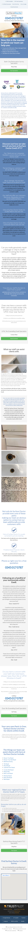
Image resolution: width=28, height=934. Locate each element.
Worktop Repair (8, 775)
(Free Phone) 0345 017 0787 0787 (14, 927)
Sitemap (21, 930)
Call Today (14, 711)
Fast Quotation (14, 70)
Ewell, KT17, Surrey (7, 928)
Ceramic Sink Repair (9, 770)
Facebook (23, 917)
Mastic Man (7, 771)
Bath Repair (7, 779)
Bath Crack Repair (8, 773)
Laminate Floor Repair (9, 767)
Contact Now (14, 334)
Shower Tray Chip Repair (10, 759)
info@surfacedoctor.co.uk (20, 928)
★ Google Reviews (6, 917)
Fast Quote (14, 715)
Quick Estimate (14, 338)
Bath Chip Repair (8, 777)
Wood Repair (7, 765)
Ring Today (14, 66)
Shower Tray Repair (9, 758)
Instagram (6, 921)
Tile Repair (6, 764)
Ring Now (14, 846)
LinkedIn (22, 921)
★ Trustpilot (15, 917)
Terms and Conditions (11, 930)
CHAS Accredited (14, 921)
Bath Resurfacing (8, 761)
